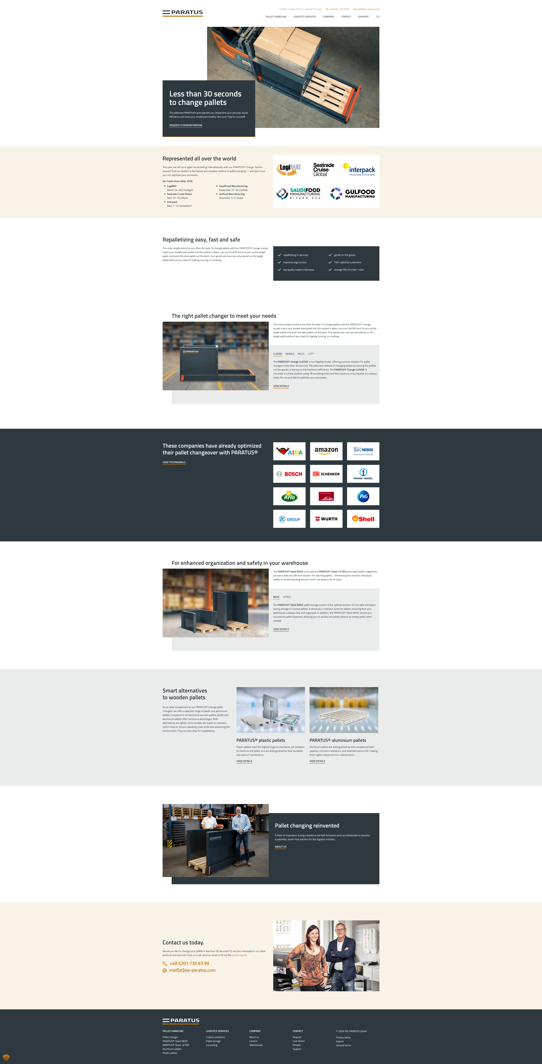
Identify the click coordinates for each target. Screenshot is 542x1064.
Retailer (297, 1045)
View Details (281, 386)
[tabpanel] (325, 374)
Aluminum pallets (172, 1049)
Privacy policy (343, 1037)
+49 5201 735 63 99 (339, 9)
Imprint (340, 1041)
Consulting (211, 1045)
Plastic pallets (170, 1053)
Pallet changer (170, 1037)
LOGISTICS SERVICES (304, 16)
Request (297, 1037)
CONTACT (346, 16)
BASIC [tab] (276, 597)
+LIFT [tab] (310, 354)
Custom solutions (215, 1037)
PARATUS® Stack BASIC (175, 1041)
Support (297, 1049)
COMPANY (328, 16)
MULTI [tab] (301, 354)
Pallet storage (213, 1041)
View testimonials (174, 462)
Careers (253, 1041)
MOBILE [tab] (290, 354)
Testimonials (256, 1045)
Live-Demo (299, 1041)
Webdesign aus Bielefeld (271, 1061)
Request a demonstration (185, 125)
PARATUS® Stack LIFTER (176, 1045)
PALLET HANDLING (276, 16)
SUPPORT (363, 16)
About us (280, 847)
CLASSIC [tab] (277, 354)
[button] (6, 1058)
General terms (343, 1045)
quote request (239, 955)
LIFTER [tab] (286, 597)
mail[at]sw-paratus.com (368, 9)
